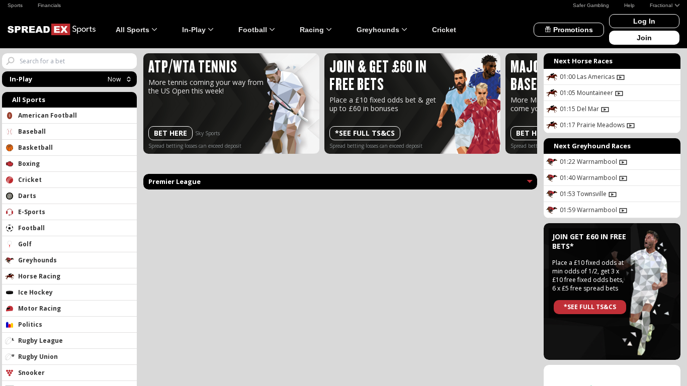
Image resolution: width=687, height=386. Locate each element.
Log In (644, 21)
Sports (15, 5)
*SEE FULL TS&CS (365, 133)
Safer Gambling (591, 5)
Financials (49, 5)
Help (629, 5)
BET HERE (170, 133)
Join (644, 38)
